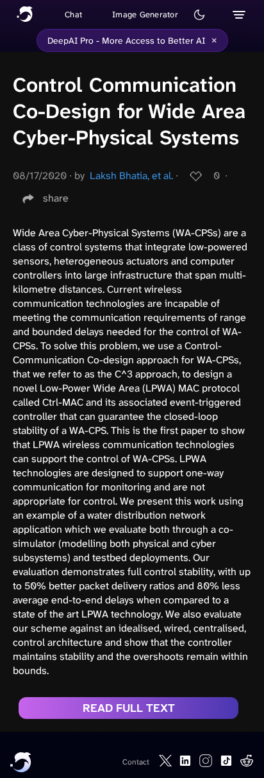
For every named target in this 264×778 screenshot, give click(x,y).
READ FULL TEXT (129, 708)
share (56, 198)
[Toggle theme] (199, 14)
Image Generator (145, 14)
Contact (135, 762)
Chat (73, 14)
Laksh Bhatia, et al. (131, 175)
